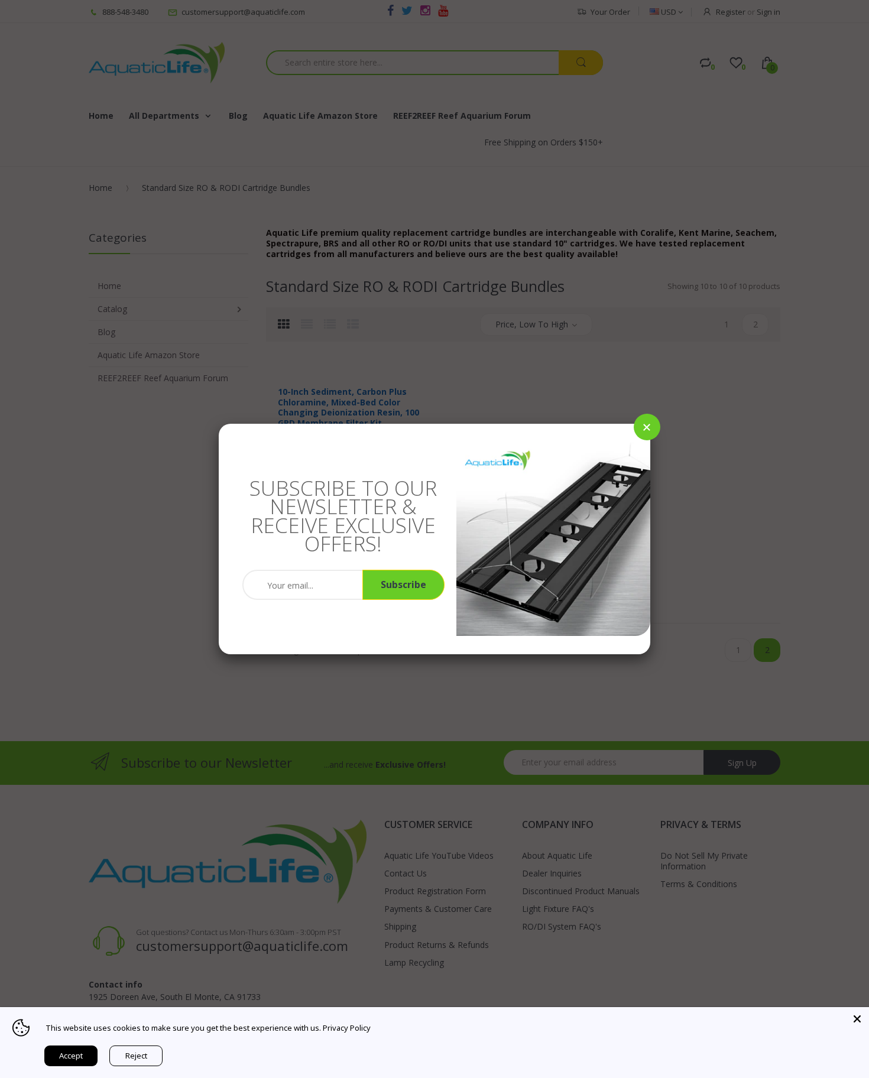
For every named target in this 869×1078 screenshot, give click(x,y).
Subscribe (403, 584)
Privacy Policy (347, 1027)
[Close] (647, 427)
